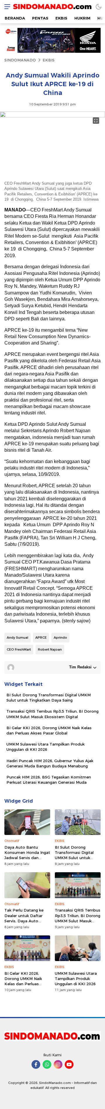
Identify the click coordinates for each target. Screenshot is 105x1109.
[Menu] (6, 6)
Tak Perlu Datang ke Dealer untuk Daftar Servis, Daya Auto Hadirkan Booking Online (23, 921)
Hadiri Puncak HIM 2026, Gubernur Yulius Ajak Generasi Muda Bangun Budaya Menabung (49, 763)
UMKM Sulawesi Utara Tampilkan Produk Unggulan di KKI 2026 (45, 747)
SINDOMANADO (20, 60)
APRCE (41, 637)
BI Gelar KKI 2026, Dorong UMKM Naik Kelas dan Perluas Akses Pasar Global (49, 730)
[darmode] (98, 6)
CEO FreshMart (19, 649)
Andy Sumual (17, 637)
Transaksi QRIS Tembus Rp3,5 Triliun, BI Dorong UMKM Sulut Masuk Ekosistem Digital (52, 714)
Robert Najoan (50, 649)
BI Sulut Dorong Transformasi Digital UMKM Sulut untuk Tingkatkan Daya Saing (48, 697)
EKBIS (49, 60)
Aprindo (60, 637)
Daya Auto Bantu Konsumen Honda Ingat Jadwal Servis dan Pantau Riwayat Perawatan (27, 858)
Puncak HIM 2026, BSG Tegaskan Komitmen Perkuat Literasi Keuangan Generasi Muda (48, 780)
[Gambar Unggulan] (52, 116)
